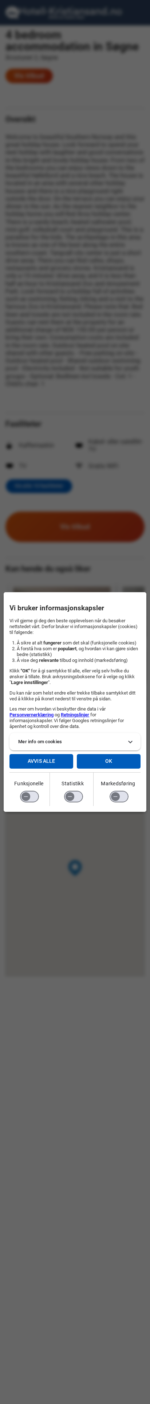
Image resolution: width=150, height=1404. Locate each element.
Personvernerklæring (31, 714)
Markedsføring (118, 783)
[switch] (29, 796)
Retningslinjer (75, 714)
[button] (74, 741)
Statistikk (73, 783)
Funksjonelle (28, 783)
